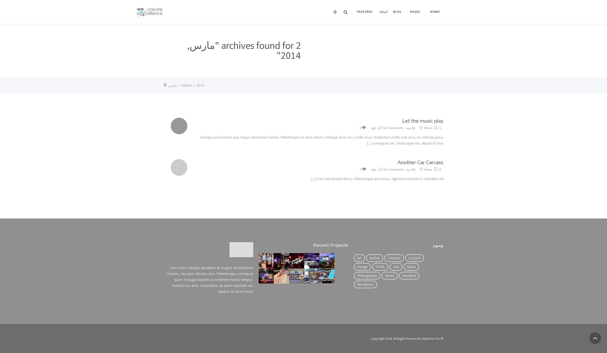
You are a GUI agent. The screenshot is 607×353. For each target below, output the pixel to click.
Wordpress (365, 284)
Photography (367, 275)
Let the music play (422, 121)
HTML (380, 267)
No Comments (393, 128)
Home (186, 85)
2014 (200, 85)
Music (428, 128)
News (428, 169)
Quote (390, 275)
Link (396, 267)
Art (359, 258)
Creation (394, 258)
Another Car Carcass (420, 162)
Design (362, 267)
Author (374, 258)
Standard (409, 275)
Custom (415, 258)
